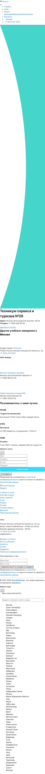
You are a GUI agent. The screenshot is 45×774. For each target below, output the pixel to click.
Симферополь (12, 745)
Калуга (9, 750)
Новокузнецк (11, 676)
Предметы (4, 549)
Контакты (8, 17)
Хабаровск (10, 671)
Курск (8, 712)
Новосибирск (11, 610)
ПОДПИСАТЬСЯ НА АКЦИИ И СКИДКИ (17, 567)
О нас (2, 500)
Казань (9, 623)
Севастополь (11, 724)
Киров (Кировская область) (17, 696)
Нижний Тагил (12, 729)
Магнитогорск (12, 717)
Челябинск (10, 625)
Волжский (10, 757)
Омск (8, 620)
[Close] (2, 452)
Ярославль (10, 661)
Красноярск (11, 638)
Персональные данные (9, 513)
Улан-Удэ (10, 719)
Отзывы (3, 505)
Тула (8, 699)
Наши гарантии (6, 497)
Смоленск (10, 747)
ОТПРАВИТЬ (6, 474)
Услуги (7, 12)
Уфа (7, 630)
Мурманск (10, 765)
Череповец (10, 760)
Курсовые (18, 14)
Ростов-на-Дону (12, 628)
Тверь (8, 722)
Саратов (9, 643)
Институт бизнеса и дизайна (12, 373)
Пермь (8, 635)
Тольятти (10, 648)
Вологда (9, 770)
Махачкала (10, 668)
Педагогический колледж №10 (12, 393)
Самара (9, 618)
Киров (8, 701)
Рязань (9, 681)
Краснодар (10, 646)
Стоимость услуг (7, 492)
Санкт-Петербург (13, 607)
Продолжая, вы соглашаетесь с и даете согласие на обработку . (22, 479)
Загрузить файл (22, 469)
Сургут (9, 768)
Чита (8, 752)
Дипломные (9, 14)
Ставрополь (11, 727)
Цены (6, 9)
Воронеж (9, 640)
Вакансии (4, 510)
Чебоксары (10, 704)
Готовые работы (7, 508)
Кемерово (10, 679)
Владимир (10, 737)
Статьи (3, 547)
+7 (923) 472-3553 (12, 22)
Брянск (9, 709)
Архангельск (11, 735)
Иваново (9, 714)
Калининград (11, 707)
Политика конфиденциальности (13, 552)
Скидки (3, 503)
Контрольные (27, 14)
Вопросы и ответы (7, 539)
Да (20, 593)
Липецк (9, 694)
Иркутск (9, 663)
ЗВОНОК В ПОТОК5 (8, 327)
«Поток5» (18, 348)
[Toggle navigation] (1, 4)
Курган (9, 742)
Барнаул (9, 656)
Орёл (8, 755)
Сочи (8, 740)
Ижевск (9, 651)
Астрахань (10, 686)
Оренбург (10, 673)
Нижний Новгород (13, 615)
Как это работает (7, 542)
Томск (8, 684)
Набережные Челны (14, 691)
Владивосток (11, 658)
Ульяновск (10, 653)
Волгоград (10, 633)
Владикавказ (11, 762)
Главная (7, 7)
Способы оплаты (7, 495)
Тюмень (9, 666)
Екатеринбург (11, 612)
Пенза (8, 689)
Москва (8, 19)
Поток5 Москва (18, 580)
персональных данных (9, 482)
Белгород (10, 732)
